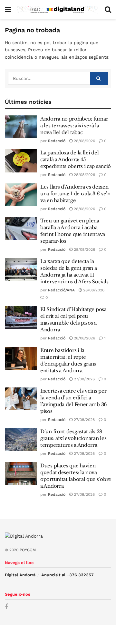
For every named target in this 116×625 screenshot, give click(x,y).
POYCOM (28, 550)
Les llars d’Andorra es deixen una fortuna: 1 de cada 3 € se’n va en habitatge (75, 193)
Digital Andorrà (20, 574)
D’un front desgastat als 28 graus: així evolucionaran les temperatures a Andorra (73, 438)
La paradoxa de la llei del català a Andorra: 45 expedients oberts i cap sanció (75, 159)
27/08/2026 (83, 379)
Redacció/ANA (61, 290)
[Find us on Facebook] (6, 606)
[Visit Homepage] (57, 10)
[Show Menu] (8, 9)
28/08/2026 (83, 141)
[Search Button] (108, 9)
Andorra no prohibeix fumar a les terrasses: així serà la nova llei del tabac (74, 125)
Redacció (56, 141)
